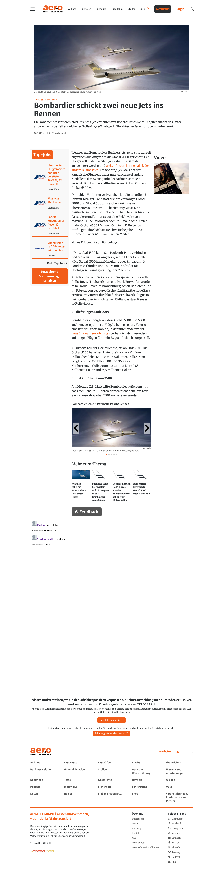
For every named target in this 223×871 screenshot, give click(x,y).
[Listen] (43, 797)
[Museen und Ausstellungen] (179, 771)
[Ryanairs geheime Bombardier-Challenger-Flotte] (81, 487)
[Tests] (77, 780)
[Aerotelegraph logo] (53, 8)
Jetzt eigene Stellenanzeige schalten (49, 276)
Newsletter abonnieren (111, 720)
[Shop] (145, 797)
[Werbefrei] (165, 752)
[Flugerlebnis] (179, 763)
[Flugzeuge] (77, 763)
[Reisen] (77, 797)
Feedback (89, 511)
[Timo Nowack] (59, 133)
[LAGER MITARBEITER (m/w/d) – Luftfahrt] (50, 225)
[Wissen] (179, 780)
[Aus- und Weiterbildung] (145, 771)
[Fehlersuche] (145, 787)
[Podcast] (43, 787)
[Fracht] (145, 763)
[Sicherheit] (111, 787)
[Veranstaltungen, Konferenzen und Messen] (179, 797)
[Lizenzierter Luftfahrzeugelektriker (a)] (50, 249)
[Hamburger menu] (32, 9)
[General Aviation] (77, 771)
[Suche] (191, 751)
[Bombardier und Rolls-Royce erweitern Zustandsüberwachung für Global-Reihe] (122, 487)
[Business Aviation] (43, 771)
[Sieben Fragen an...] (111, 797)
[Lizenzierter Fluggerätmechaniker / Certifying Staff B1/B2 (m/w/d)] (50, 177)
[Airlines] (43, 763)
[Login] (177, 752)
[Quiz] (179, 787)
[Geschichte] (111, 780)
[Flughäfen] (111, 763)
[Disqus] (111, 560)
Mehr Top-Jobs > (57, 263)
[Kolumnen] (43, 780)
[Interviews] (77, 787)
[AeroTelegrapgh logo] (40, 752)
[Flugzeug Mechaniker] (50, 203)
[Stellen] (111, 771)
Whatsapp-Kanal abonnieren (110, 733)
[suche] (192, 9)
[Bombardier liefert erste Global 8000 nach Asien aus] (142, 487)
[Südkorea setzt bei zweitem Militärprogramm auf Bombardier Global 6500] (101, 487)
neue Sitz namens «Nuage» (91, 333)
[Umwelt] (145, 780)
